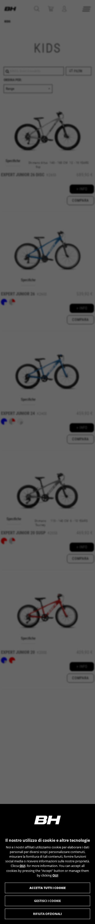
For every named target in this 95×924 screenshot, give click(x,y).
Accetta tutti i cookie (47, 888)
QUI (22, 866)
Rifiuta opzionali (47, 914)
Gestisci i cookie (47, 901)
